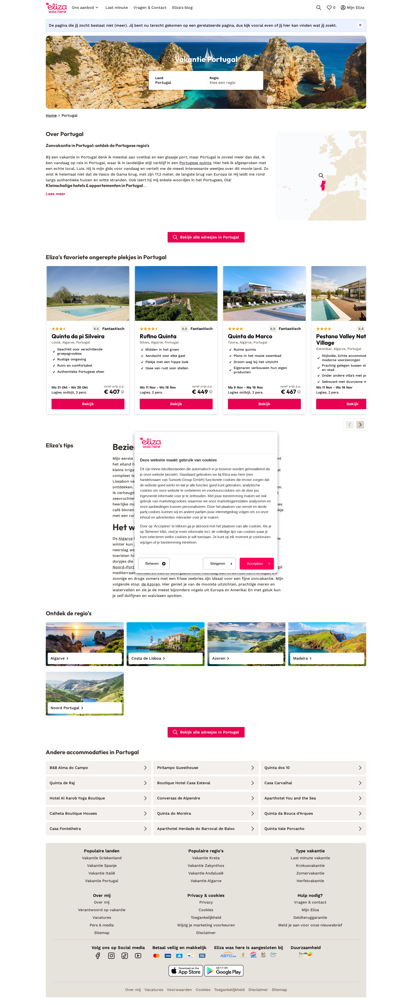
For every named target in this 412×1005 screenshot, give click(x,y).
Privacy (206, 902)
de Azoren (150, 584)
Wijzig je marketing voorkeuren (206, 925)
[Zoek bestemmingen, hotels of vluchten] (319, 7)
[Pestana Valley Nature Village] (352, 340)
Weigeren (217, 564)
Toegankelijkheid (206, 917)
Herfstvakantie (310, 881)
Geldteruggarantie (310, 917)
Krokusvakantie (310, 865)
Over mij (101, 902)
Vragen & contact (310, 902)
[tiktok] (125, 958)
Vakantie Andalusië (205, 873)
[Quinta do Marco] (264, 340)
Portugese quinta (195, 163)
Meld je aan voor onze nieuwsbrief (310, 925)
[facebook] (98, 958)
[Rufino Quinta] (176, 340)
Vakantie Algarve (206, 881)
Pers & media (102, 925)
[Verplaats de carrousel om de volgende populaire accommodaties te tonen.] (360, 425)
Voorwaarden (179, 989)
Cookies (206, 910)
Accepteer (255, 564)
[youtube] (138, 958)
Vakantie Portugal (101, 881)
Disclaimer (206, 932)
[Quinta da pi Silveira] (88, 340)
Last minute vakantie (310, 858)
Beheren (152, 564)
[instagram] (111, 958)
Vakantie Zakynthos (206, 865)
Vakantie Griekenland (102, 858)
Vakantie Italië (101, 873)
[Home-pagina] (56, 7)
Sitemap (101, 932)
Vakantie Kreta (206, 858)
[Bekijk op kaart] (321, 175)
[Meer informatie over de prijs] (122, 392)
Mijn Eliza (310, 910)
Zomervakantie (310, 873)
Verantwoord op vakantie (101, 910)
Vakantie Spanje (102, 865)
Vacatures (102, 917)
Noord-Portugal (127, 567)
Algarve (125, 538)
